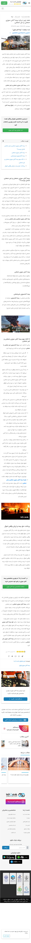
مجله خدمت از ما (26, 17)
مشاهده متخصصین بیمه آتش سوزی (15, 587)
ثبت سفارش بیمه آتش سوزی (16, 130)
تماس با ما (28, 825)
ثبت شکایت (13, 832)
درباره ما (28, 818)
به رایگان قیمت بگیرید (16, 699)
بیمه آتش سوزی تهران (24, 665)
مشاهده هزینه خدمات (11, 818)
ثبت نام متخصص (12, 825)
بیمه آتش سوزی (17, 30)
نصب (4, 3)
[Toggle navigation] (2, 8)
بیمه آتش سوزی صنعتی (18, 153)
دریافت (6, 848)
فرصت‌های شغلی (26, 821)
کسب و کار (17, 17)
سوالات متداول (27, 829)
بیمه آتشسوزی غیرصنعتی (18, 156)
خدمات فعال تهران (12, 814)
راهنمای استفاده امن (12, 829)
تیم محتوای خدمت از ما (19, 661)
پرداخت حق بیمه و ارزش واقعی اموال (15, 166)
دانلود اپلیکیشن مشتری (11, 821)
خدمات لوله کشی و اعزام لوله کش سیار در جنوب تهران (14, 743)
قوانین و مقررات (27, 832)
